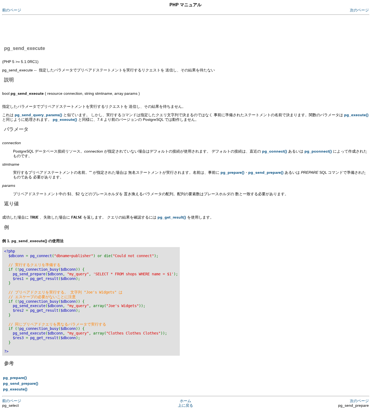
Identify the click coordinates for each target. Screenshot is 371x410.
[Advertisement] (101, 29)
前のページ (11, 10)
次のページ (359, 10)
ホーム (185, 401)
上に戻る (185, 405)
